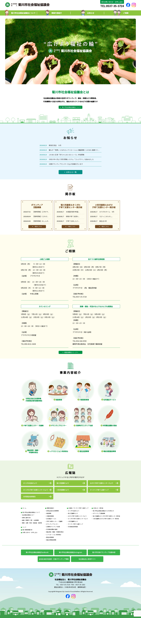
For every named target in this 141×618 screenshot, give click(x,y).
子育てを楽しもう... (72, 221)
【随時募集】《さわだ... (40, 216)
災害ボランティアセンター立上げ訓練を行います (66, 164)
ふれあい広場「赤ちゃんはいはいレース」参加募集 (66, 155)
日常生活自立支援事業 (52, 511)
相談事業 (48, 513)
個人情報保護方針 (27, 530)
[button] (70, 81)
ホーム (24, 508)
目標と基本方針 (26, 517)
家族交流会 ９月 (56, 145)
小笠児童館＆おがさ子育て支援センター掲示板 (106, 518)
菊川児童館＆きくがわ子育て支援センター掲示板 (106, 516)
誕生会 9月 (103, 221)
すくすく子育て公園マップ (75, 524)
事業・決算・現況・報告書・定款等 (32, 523)
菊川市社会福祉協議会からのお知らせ (103, 511)
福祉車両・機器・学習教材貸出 (55, 532)
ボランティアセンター (52, 524)
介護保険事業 (50, 516)
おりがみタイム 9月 (106, 212)
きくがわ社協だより (73, 511)
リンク (24, 527)
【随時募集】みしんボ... (41, 221)
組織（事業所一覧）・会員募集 (30, 520)
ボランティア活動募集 (99, 513)
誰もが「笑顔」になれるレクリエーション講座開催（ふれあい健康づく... (74, 150)
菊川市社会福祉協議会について (31, 512)
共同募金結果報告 (73, 526)
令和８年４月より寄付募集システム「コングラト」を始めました (71, 159)
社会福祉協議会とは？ (28, 515)
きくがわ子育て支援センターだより (78, 518)
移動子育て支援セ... (72, 216)
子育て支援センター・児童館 (54, 521)
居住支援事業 (50, 537)
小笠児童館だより (73, 521)
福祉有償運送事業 (51, 540)
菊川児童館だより (73, 513)
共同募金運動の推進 (51, 529)
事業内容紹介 (50, 508)
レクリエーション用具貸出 (53, 534)
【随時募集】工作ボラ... (41, 212)
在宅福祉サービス (51, 518)
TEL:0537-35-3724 (112, 6)
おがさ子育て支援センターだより (77, 516)
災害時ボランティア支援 (53, 526)
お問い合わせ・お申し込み (30, 532)
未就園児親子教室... (72, 212)
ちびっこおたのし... (106, 216)
